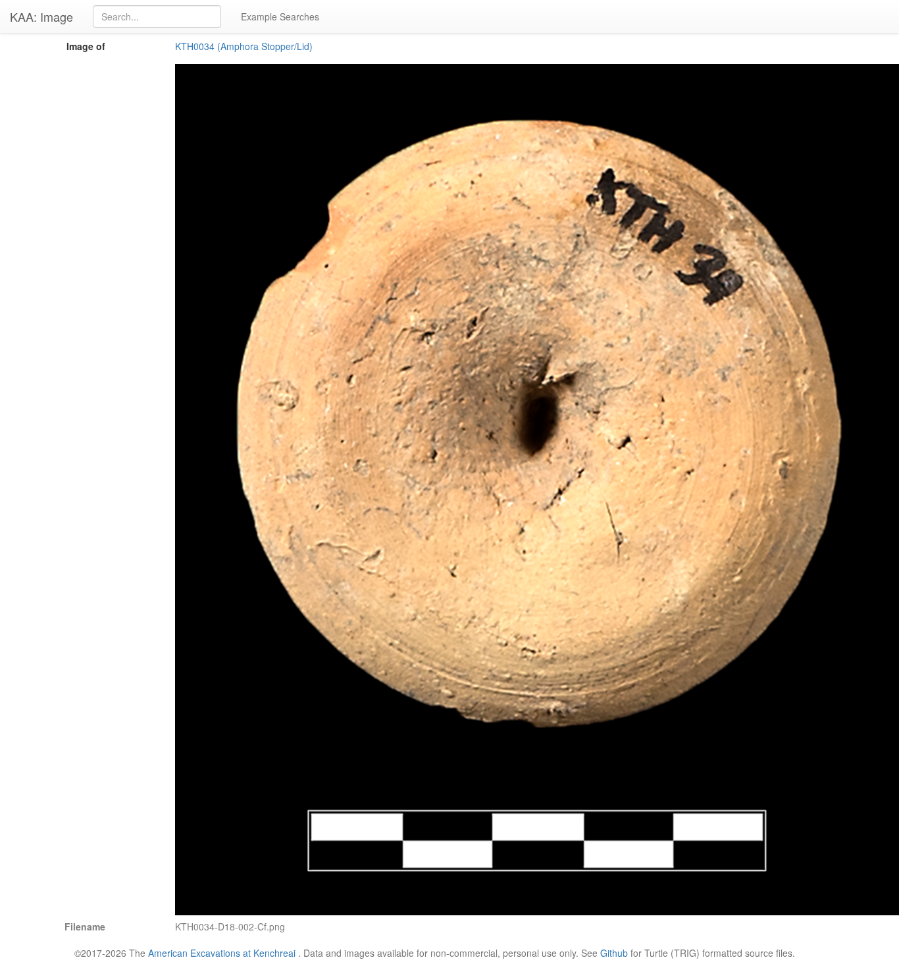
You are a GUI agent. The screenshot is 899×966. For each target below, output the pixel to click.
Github (614, 952)
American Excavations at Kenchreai (221, 952)
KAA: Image (41, 16)
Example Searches (280, 16)
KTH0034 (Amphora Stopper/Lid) (244, 46)
